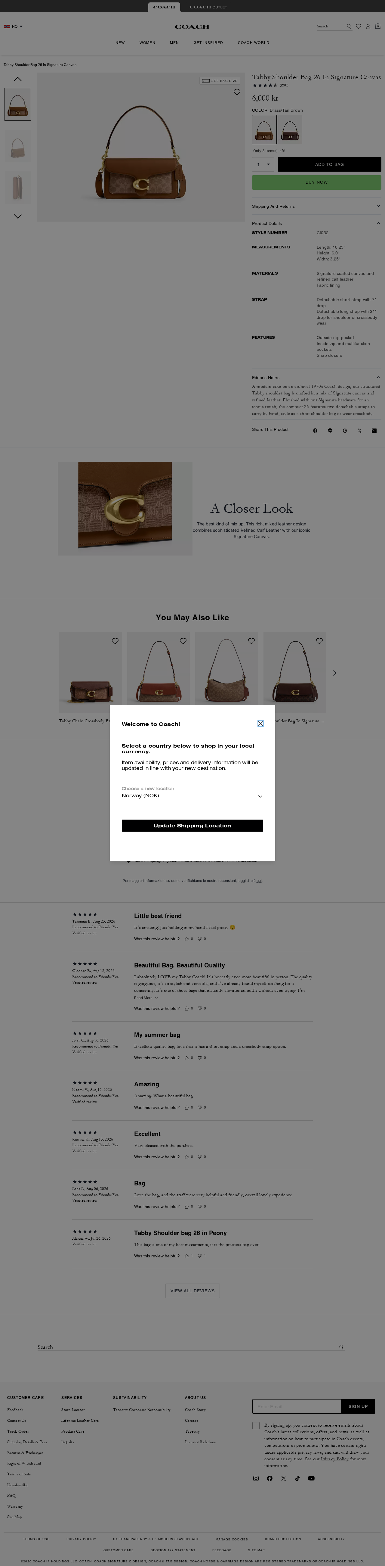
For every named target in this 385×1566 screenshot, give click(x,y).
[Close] (260, 723)
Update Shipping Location (192, 825)
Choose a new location (148, 789)
